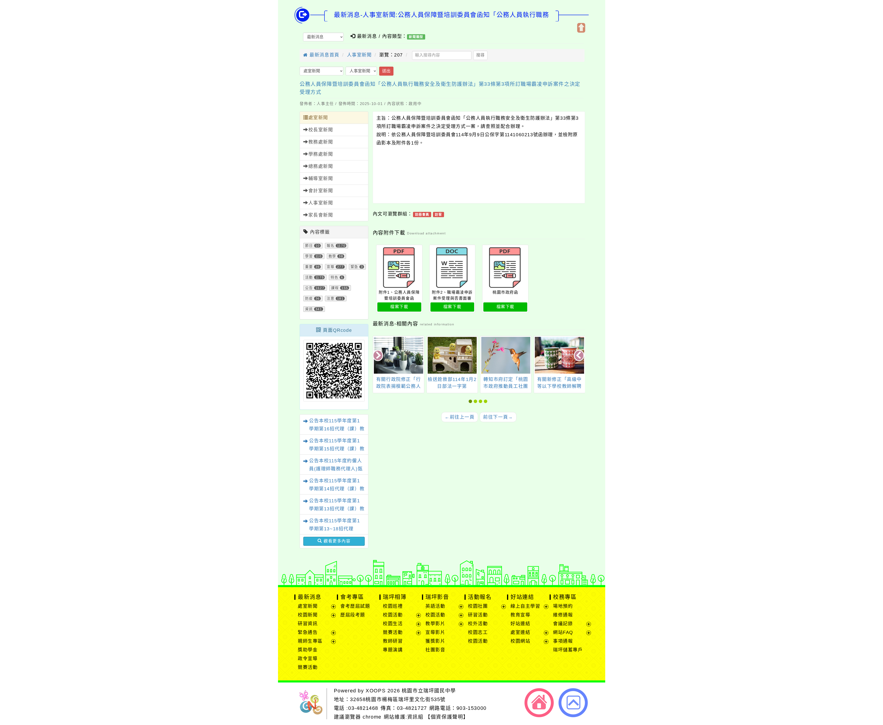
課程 (335, 288)
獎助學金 (308, 649)
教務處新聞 (320, 142)
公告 (309, 288)
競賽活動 (308, 667)
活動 (309, 277)
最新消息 (309, 597)
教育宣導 (520, 614)
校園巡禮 (393, 606)
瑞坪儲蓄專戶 (568, 649)
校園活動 (393, 614)
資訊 (309, 309)
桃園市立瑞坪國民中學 (429, 691)
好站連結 (522, 597)
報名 (330, 245)
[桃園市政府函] (505, 268)
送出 (386, 71)
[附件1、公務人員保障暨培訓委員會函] (399, 268)
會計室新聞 (320, 190)
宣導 (330, 267)
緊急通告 (308, 632)
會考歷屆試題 (355, 606)
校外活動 (478, 623)
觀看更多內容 (336, 541)
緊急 (354, 267)
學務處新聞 (320, 154)
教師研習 (393, 641)
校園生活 (393, 623)
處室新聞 (318, 117)
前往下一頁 (498, 417)
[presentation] (378, 356)
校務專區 (564, 597)
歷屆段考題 (352, 614)
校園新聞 (308, 614)
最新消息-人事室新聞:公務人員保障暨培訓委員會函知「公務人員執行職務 (441, 14)
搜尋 (480, 55)
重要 (309, 267)
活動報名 (479, 597)
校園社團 (478, 606)
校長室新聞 (320, 129)
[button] (471, 401)
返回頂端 (573, 702)
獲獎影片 (435, 641)
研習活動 (478, 614)
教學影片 (435, 623)
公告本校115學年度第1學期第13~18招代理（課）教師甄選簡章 (334, 528)
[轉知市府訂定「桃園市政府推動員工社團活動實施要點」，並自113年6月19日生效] (505, 355)
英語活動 (435, 606)
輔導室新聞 (320, 178)
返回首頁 (539, 702)
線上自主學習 (525, 606)
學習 (309, 256)
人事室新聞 (359, 54)
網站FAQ (563, 632)
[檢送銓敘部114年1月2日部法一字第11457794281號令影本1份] (452, 355)
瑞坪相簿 (394, 597)
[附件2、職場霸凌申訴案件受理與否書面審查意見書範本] (452, 268)
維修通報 (563, 614)
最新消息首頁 (323, 54)
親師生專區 (310, 641)
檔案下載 (399, 306)
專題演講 (393, 649)
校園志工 (478, 632)
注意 (330, 298)
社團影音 (435, 649)
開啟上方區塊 (581, 28)
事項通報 (563, 641)
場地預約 (563, 606)
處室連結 (520, 632)
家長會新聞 (320, 215)
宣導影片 (435, 632)
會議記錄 (563, 623)
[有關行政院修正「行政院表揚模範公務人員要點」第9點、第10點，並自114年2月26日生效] (398, 355)
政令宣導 (308, 658)
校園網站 (520, 641)
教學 (332, 256)
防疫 (309, 298)
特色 (334, 277)
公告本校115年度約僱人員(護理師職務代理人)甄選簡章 (336, 468)
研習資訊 (308, 623)
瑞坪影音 (437, 597)
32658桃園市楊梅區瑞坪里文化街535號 (398, 699)
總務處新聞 (320, 166)
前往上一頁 (460, 417)
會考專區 (352, 597)
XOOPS (376, 691)
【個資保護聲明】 (447, 717)
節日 (309, 245)
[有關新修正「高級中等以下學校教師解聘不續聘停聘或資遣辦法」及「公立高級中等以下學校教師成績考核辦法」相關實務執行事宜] (559, 355)
